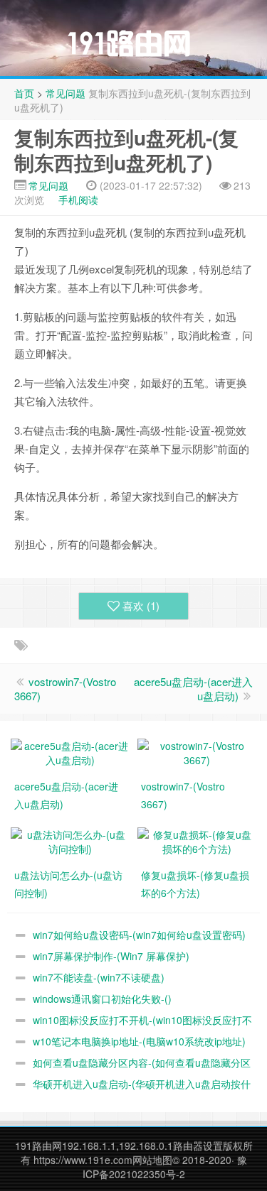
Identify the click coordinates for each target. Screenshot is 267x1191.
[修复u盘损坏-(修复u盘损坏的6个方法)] (197, 840)
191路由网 (38, 1145)
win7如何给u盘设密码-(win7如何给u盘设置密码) (139, 935)
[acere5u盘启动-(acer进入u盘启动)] (70, 751)
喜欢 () (140, 605)
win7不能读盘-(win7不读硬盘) (98, 977)
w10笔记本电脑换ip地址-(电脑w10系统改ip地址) (139, 1041)
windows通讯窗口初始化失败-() (102, 998)
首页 (24, 93)
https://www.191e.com (82, 1160)
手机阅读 (78, 199)
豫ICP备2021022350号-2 (165, 1167)
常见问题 (65, 93)
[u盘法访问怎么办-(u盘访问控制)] (70, 840)
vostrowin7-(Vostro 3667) (65, 688)
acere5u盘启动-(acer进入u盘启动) (193, 688)
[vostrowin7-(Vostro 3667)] (197, 751)
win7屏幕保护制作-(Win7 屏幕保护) (111, 956)
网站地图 (152, 1160)
